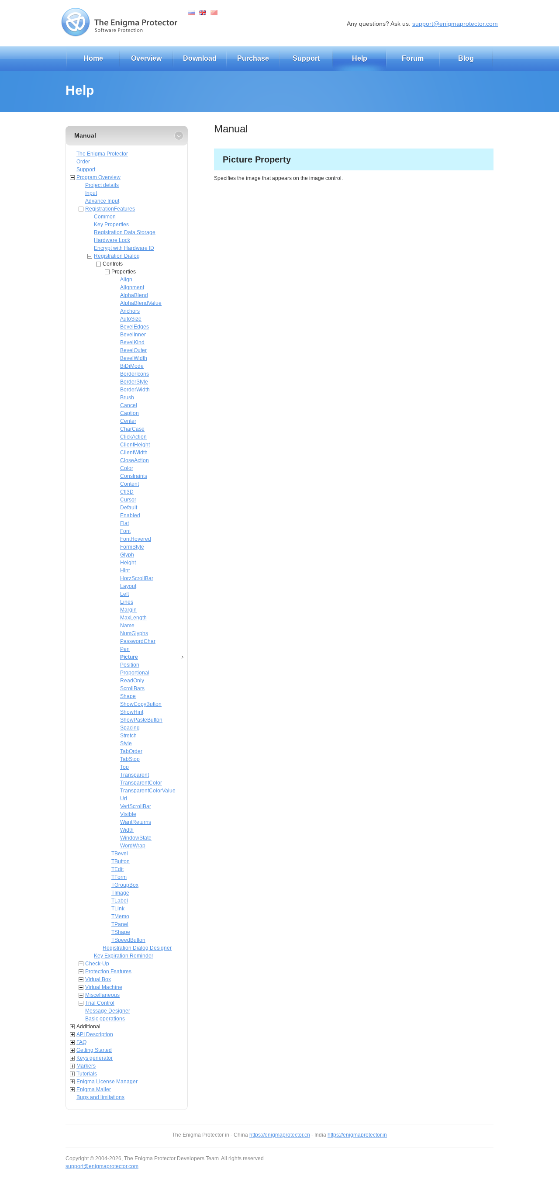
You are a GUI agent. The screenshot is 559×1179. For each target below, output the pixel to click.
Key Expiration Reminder (123, 956)
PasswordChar (137, 641)
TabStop (130, 759)
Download (200, 58)
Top (124, 767)
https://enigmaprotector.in (357, 1135)
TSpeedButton (128, 940)
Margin (128, 610)
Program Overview (98, 177)
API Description (94, 1034)
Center (128, 421)
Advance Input (102, 201)
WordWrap (132, 846)
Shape (128, 696)
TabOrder (131, 751)
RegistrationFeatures (110, 209)
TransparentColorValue (148, 791)
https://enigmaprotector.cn (279, 1135)
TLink (117, 909)
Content (129, 484)
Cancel (128, 405)
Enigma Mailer (93, 1089)
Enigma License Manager (107, 1082)
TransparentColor (141, 783)
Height (128, 563)
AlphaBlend (134, 295)
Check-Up (97, 964)
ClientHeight (135, 445)
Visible (128, 814)
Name (127, 625)
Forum (413, 58)
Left (124, 594)
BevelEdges (134, 327)
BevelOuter (133, 350)
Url (123, 798)
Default (128, 508)
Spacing (130, 728)
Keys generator (94, 1058)
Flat (124, 523)
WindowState (136, 838)
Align (126, 280)
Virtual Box (98, 979)
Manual (85, 135)
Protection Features (108, 971)
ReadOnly (132, 681)
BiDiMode (132, 366)
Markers (86, 1066)
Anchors (130, 311)
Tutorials (86, 1074)
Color (126, 468)
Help (359, 58)
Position (129, 665)
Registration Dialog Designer (137, 948)
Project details (102, 185)
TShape (120, 932)
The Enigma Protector (102, 154)
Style (126, 743)
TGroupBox (124, 885)
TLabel (119, 901)
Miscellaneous (102, 995)
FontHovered (135, 539)
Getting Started (94, 1050)
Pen (125, 649)
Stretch (128, 736)
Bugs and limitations (100, 1097)
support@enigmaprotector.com (455, 23)
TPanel (119, 924)
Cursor (128, 500)
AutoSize (130, 319)
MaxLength (133, 618)
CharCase (132, 429)
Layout (128, 586)
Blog (466, 58)
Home (93, 58)
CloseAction (134, 460)
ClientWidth (134, 452)
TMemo (120, 916)
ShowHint (131, 712)
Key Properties (111, 224)
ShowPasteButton (141, 720)
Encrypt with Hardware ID (124, 248)
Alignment (132, 287)
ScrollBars (132, 688)
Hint (125, 570)
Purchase (253, 58)
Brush (127, 397)
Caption (129, 413)
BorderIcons (134, 374)
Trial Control (99, 1003)
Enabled (130, 515)
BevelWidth (133, 358)
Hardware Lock (112, 240)
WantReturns (135, 822)
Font (125, 531)
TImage (120, 893)
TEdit (117, 869)
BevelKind (132, 342)
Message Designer (107, 1011)
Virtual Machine (103, 987)
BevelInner (133, 335)
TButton (120, 861)
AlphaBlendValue (141, 303)
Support (306, 58)
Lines (126, 602)
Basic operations (105, 1019)
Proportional (134, 673)
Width (127, 830)
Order (83, 162)
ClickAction (133, 437)
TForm (119, 877)
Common (105, 217)
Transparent (134, 775)
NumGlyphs (134, 633)
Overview (146, 58)
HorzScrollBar (136, 578)
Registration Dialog (117, 256)
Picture (129, 657)
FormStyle (132, 547)
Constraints (133, 476)
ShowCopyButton (141, 704)
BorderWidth (135, 390)
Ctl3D (127, 492)
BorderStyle (134, 382)
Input (91, 193)
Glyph (127, 555)
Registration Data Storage (124, 232)
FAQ (81, 1042)
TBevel (119, 854)
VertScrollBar (135, 806)
